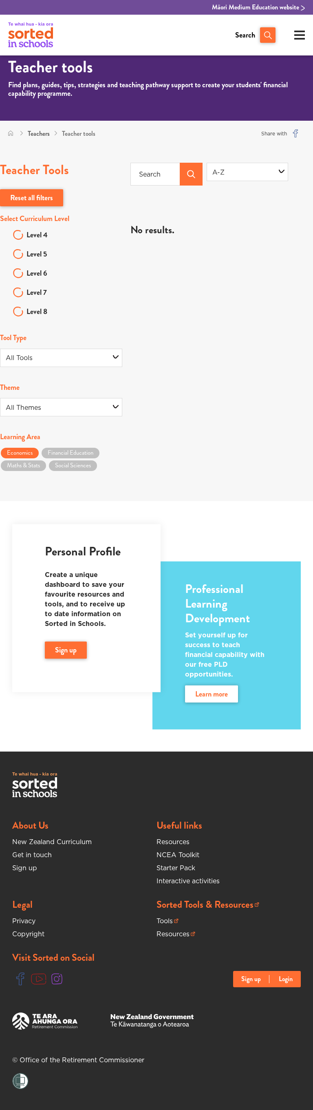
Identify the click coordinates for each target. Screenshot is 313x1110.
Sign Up (66, 650)
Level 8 (36, 311)
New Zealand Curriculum (52, 841)
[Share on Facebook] (295, 133)
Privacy (23, 920)
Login (286, 979)
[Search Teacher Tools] (191, 174)
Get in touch (32, 854)
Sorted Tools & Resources (204, 905)
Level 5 (36, 254)
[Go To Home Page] (10, 133)
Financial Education (70, 452)
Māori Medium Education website (256, 7)
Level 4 (37, 235)
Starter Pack (175, 867)
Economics (20, 452)
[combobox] (247, 172)
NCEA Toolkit (177, 854)
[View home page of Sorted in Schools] (30, 35)
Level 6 (36, 273)
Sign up (24, 867)
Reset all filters (31, 197)
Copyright (28, 933)
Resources (173, 841)
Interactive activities (188, 880)
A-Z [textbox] (218, 172)
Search (245, 35)
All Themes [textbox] (23, 407)
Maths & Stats (23, 465)
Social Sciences (73, 465)
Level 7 (36, 292)
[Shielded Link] (20, 1081)
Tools (167, 921)
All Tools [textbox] (19, 357)
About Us (30, 825)
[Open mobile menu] (299, 35)
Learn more (211, 694)
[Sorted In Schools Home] (34, 785)
